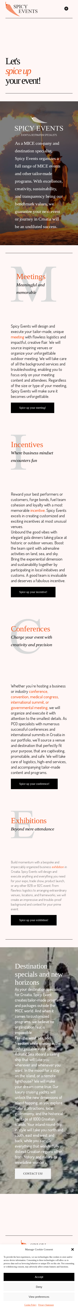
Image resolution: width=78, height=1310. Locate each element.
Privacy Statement (46, 1305)
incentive (37, 510)
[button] (72, 1249)
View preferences (39, 1296)
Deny (39, 1286)
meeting (17, 336)
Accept (39, 1276)
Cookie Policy (30, 1305)
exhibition (58, 866)
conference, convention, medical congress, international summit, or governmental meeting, (35, 699)
